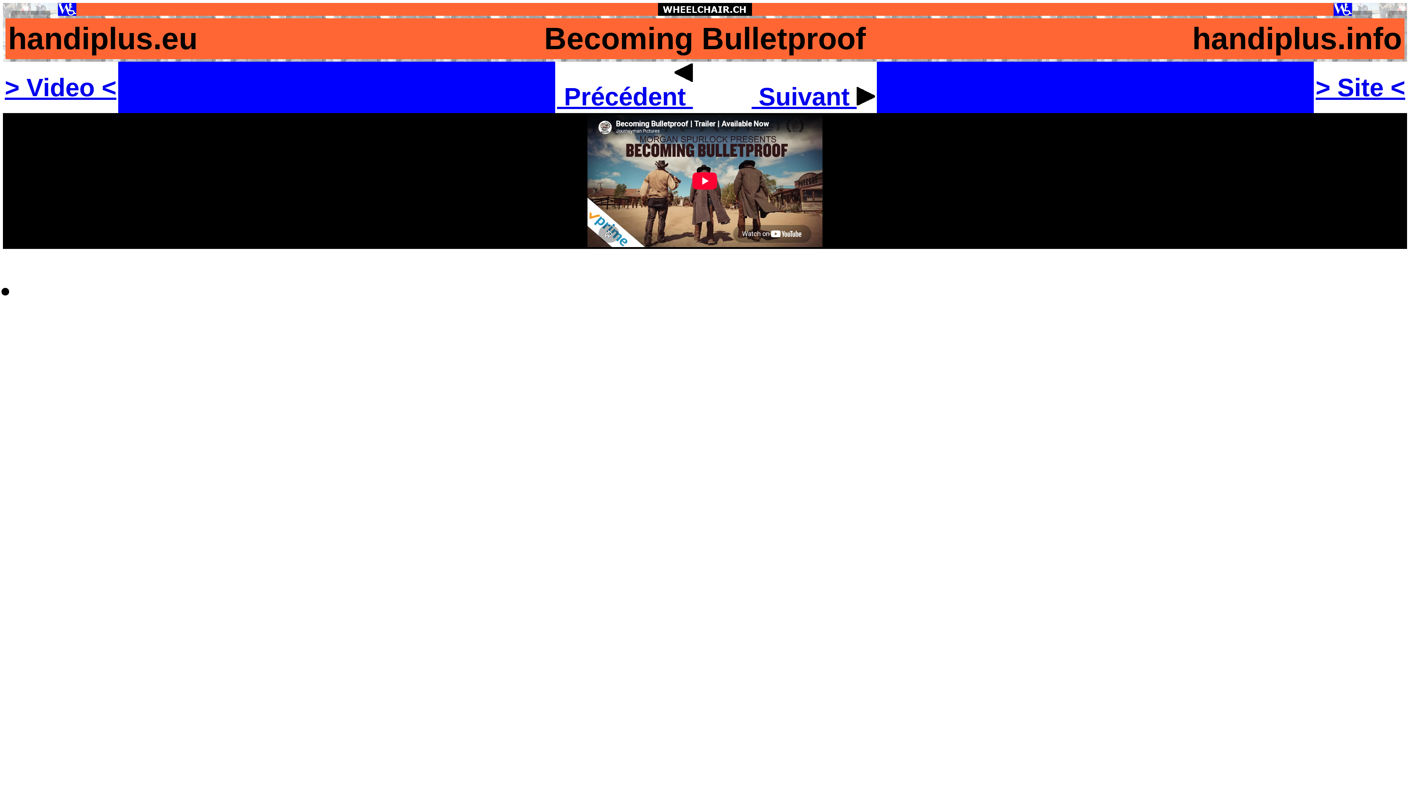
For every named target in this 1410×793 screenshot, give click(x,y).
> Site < (1360, 87)
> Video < (60, 87)
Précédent (625, 96)
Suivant (804, 96)
